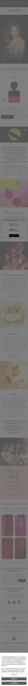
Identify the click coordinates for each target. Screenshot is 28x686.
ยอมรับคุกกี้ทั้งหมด (14, 683)
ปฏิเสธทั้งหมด (14, 679)
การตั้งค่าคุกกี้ (14, 674)
